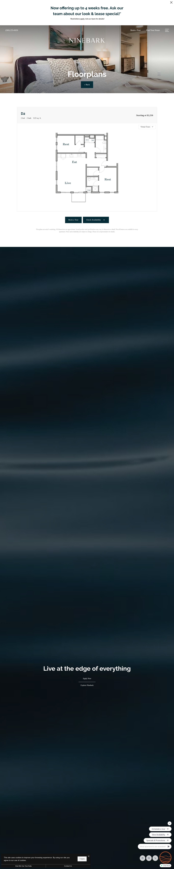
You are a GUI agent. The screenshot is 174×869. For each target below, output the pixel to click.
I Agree (82, 859)
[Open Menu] (167, 30)
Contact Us (68, 866)
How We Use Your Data (23, 866)
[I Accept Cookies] (88, 856)
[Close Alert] (171, 3)
